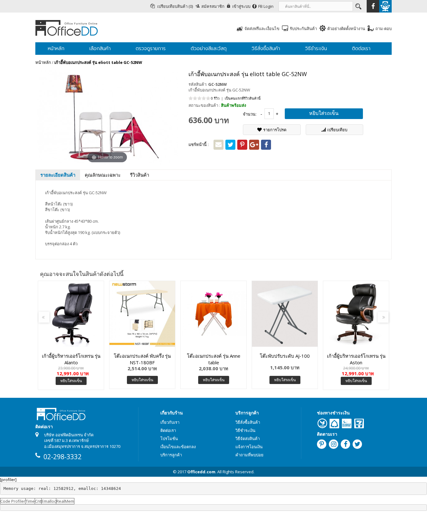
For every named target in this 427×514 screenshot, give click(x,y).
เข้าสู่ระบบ (241, 6)
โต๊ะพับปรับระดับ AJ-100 (285, 356)
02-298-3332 (62, 456)
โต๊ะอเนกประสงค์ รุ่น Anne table (213, 359)
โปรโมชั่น (169, 438)
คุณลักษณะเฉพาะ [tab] (103, 175)
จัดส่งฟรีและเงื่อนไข (261, 28)
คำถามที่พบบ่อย (249, 455)
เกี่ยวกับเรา (169, 422)
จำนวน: (250, 114)
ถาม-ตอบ (383, 28)
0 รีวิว (215, 98)
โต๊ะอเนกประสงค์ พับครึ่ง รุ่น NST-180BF (142, 359)
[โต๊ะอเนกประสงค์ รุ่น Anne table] (213, 314)
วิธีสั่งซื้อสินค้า (247, 422)
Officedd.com (201, 472)
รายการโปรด (274, 129)
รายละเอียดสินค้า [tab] (57, 175)
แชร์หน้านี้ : (198, 144)
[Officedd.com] (94, 27)
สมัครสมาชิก (212, 6)
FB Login (266, 6)
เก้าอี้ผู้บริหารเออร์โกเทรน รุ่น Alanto (71, 359)
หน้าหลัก (43, 62)
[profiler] (8, 479)
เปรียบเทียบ (337, 129)
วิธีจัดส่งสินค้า (247, 438)
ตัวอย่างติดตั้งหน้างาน (346, 28)
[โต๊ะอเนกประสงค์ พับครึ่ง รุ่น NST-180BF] (142, 314)
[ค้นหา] (358, 6)
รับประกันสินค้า (303, 28)
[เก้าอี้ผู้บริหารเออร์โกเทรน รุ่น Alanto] (71, 314)
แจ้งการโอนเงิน (249, 446)
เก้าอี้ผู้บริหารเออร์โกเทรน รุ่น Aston (356, 359)
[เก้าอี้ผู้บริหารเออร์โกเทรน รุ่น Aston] (356, 314)
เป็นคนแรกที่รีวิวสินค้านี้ (243, 98)
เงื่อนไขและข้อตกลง (178, 446)
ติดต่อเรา (168, 430)
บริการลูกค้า (171, 455)
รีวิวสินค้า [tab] (139, 175)
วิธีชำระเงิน (245, 430)
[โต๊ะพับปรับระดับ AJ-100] (285, 314)
